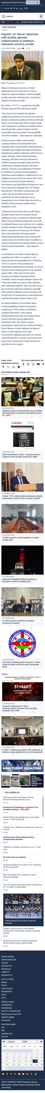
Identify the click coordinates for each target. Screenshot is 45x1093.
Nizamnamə (6, 1008)
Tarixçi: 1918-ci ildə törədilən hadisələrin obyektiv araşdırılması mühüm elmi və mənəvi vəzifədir (22, 497)
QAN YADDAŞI (9, 27)
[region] (23, 872)
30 (42, 1065)
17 (7, 1061)
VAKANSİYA (6, 1020)
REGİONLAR (6, 969)
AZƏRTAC (20, 83)
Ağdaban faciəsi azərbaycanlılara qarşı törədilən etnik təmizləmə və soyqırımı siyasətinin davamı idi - (22, 413)
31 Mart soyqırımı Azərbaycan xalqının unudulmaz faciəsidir (18, 622)
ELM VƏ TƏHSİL (7, 979)
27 (26, 1065)
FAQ (2, 1027)
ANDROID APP (6, 1034)
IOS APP (4, 1037)
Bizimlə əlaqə (7, 1002)
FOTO (3, 998)
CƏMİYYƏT (5, 972)
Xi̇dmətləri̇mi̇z (7, 1017)
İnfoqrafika (6, 992)
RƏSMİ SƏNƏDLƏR (8, 960)
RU (5, 8)
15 (36, 1057)
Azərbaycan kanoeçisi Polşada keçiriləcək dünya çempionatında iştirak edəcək (20, 942)
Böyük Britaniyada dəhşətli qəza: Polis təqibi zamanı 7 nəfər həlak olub (21, 818)
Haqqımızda (6, 1005)
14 (31, 1057)
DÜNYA (4, 985)
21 (31, 1061)
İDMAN (4, 982)
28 (31, 1065)
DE (11, 8)
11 (14, 1057)
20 (26, 1061)
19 (19, 1061)
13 (26, 1057)
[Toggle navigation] (40, 16)
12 (19, 1057)
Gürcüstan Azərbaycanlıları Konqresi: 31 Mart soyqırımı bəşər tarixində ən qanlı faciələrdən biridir (21, 664)
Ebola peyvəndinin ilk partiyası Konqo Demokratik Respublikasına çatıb (18, 798)
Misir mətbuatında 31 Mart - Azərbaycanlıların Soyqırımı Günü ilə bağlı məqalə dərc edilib (21, 455)
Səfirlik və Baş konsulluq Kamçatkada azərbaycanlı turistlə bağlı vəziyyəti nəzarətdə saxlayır (21, 931)
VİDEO (3, 995)
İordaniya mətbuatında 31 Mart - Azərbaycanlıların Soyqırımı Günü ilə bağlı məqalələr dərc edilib (19, 708)
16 (42, 1057)
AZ (2, 8)
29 (36, 1065)
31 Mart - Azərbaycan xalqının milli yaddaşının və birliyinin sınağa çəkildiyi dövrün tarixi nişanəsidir (22, 751)
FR (14, 8)
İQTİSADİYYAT (6, 966)
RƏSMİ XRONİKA (7, 957)
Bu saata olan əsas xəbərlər (14, 857)
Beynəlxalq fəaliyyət (11, 1014)
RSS (2, 1031)
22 (36, 1061)
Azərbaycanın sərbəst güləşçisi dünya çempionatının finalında (18, 838)
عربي (21, 8)
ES (17, 8)
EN (8, 8)
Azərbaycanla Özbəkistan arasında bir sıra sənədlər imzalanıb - (20, 808)
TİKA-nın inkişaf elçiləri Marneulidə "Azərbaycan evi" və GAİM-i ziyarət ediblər (22, 886)
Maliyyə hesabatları (10, 1011)
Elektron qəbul (8, 1024)
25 (14, 1065)
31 (7, 1068)
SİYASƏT (4, 963)
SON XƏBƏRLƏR (12, 792)
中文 (26, 8)
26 (19, 1065)
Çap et (19, 48)
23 (42, 1061)
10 (7, 1057)
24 (7, 1065)
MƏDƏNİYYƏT (6, 975)
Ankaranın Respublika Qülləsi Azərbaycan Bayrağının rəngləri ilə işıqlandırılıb (19, 580)
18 (14, 1061)
